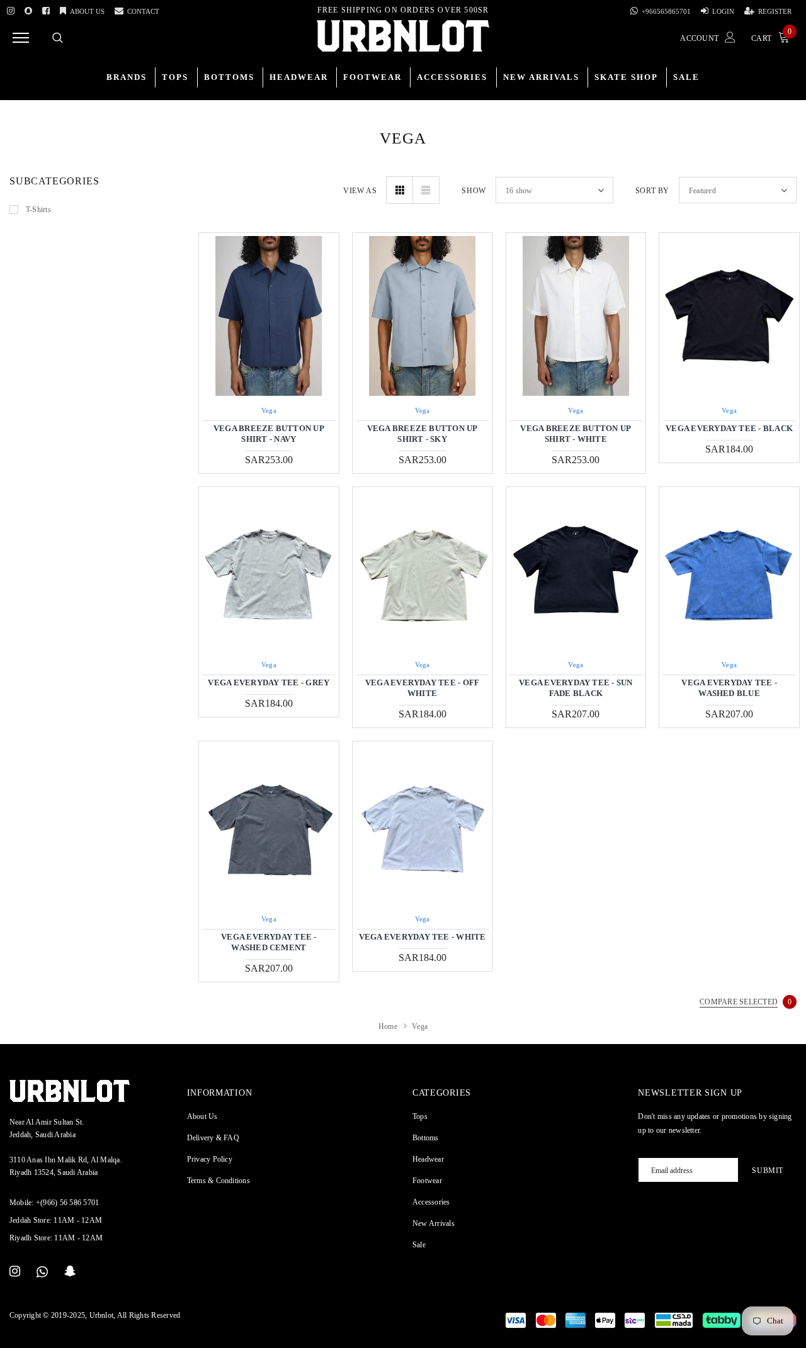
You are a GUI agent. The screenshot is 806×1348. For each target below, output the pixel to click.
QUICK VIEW (268, 316)
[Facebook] (46, 8)
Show (473, 190)
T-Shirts (38, 209)
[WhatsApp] (42, 1272)
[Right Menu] (21, 37)
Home (387, 1026)
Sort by (652, 190)
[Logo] (403, 36)
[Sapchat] (28, 8)
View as (360, 190)
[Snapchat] (70, 1272)
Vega (268, 410)
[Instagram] (11, 8)
